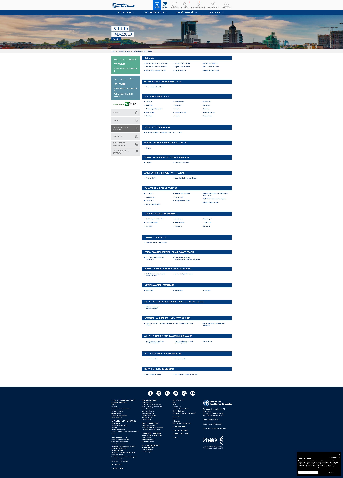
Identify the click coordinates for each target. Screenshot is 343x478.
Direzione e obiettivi (148, 425)
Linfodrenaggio (150, 197)
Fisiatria (177, 109)
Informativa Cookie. (330, 467)
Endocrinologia (179, 102)
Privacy (175, 437)
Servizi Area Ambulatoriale (119, 442)
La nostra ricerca (147, 402)
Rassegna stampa (179, 427)
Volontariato (174, 7)
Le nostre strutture (124, 51)
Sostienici (176, 417)
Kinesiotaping (150, 200)
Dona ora (165, 7)
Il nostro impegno (147, 450)
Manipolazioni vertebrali (182, 193)
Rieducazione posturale (210, 202)
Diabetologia (150, 112)
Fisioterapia (149, 193)
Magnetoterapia (179, 222)
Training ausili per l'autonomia (184, 274)
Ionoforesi (149, 226)
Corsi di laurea (146, 437)
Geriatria (177, 116)
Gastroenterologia (180, 112)
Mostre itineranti (116, 417)
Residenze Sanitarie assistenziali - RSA (158, 132)
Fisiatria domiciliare (152, 359)
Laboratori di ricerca (148, 411)
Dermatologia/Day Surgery (154, 109)
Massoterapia (179, 197)
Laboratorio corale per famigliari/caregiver (153, 308)
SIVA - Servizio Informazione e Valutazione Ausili (155, 275)
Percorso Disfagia (151, 178)
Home (113, 51)
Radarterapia (207, 219)
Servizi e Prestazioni (154, 12)
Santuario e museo (117, 411)
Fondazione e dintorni (118, 429)
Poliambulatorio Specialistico (155, 87)
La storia (114, 427)
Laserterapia (178, 219)
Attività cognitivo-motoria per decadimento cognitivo (155, 342)
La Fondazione (124, 12)
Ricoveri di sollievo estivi (211, 70)
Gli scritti (114, 407)
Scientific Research (184, 12)
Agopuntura (149, 290)
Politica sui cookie (335, 457)
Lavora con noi (226, 7)
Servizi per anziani (117, 455)
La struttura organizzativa (119, 425)
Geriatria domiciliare (181, 359)
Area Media (184, 7)
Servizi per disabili (117, 459)
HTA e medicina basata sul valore (152, 427)
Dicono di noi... (177, 407)
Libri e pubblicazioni (179, 411)
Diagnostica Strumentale (119, 448)
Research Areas (147, 417)
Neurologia (206, 105)
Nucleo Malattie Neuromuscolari (156, 70)
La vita (113, 404)
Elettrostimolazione (152, 222)
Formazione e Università (151, 433)
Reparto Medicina (180, 70)
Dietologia (149, 116)
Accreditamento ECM (148, 440)
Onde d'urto (178, 226)
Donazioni (176, 419)
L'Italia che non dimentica (119, 415)
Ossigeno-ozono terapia (182, 200)
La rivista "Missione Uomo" (181, 409)
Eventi (174, 404)
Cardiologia (149, 105)
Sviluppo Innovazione (150, 423)
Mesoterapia (179, 290)
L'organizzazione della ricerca (151, 404)
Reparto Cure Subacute (210, 63)
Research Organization (149, 415)
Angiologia (149, 102)
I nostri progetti (147, 452)
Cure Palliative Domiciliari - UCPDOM (186, 374)
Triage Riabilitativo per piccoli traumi (186, 178)
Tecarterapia (207, 222)
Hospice (148, 148)
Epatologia (178, 105)
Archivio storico (116, 413)
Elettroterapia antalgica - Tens (155, 219)
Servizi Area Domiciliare (118, 444)
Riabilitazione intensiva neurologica (157, 63)
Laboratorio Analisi (117, 450)
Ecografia (149, 163)
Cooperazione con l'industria (151, 429)
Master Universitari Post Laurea (152, 435)
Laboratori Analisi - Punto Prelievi (156, 243)
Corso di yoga (207, 341)
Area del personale (213, 7)
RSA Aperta (178, 132)
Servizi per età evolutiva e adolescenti (123, 452)
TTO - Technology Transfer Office (152, 407)
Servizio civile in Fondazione (182, 423)
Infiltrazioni (206, 102)
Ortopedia (206, 109)
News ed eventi (178, 400)
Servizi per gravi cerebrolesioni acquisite (124, 457)
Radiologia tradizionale (182, 163)
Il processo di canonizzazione (120, 409)
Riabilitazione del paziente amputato (214, 199)
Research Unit (146, 419)
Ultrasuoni (206, 226)
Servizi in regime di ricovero (120, 440)
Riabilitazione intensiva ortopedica (156, 67)
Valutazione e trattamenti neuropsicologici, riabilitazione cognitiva (187, 258)
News (174, 402)
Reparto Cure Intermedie (182, 67)
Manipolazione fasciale (153, 204)
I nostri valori (115, 423)
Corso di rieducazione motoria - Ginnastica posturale (184, 342)
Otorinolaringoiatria (209, 112)
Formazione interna (148, 442)
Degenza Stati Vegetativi (182, 63)
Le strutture (214, 12)
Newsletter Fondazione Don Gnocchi (184, 413)
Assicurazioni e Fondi (198, 7)
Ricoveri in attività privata (211, 67)
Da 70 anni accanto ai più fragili (123, 421)
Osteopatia (206, 290)
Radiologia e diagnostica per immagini (123, 446)
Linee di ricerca (147, 409)
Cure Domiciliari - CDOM (153, 374)
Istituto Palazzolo (139, 51)
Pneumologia (207, 116)
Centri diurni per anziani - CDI (184, 323)
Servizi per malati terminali (119, 461)
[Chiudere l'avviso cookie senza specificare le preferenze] (339, 454)
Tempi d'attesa (117, 468)
